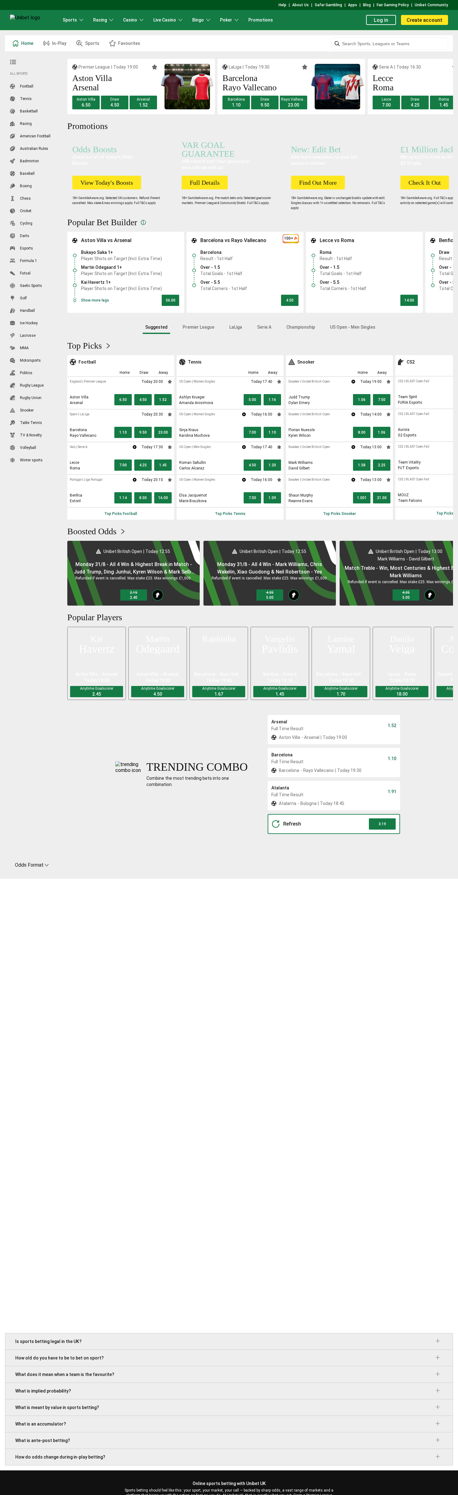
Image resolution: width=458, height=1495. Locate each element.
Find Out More (318, 182)
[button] (86, 102)
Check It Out (424, 182)
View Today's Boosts (106, 182)
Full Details (205, 182)
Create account (424, 20)
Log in (381, 20)
